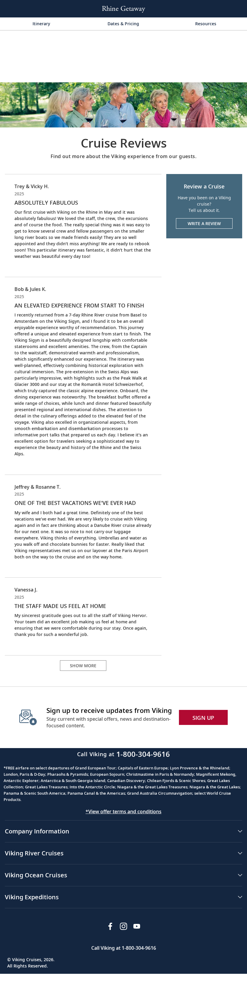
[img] (123, 104)
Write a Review (204, 223)
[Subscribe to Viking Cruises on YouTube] (136, 926)
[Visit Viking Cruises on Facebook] (110, 926)
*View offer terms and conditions (123, 811)
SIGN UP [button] (203, 717)
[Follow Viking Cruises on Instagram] (123, 926)
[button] (123, 831)
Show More (83, 665)
